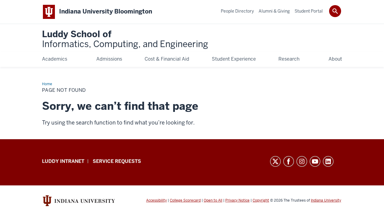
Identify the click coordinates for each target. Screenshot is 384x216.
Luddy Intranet (63, 161)
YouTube (315, 161)
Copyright (261, 200)
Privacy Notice (237, 200)
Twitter (275, 161)
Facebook (288, 161)
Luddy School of (125, 39)
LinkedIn (328, 161)
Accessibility (156, 200)
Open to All (213, 200)
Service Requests (117, 161)
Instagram (301, 161)
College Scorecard (185, 200)
